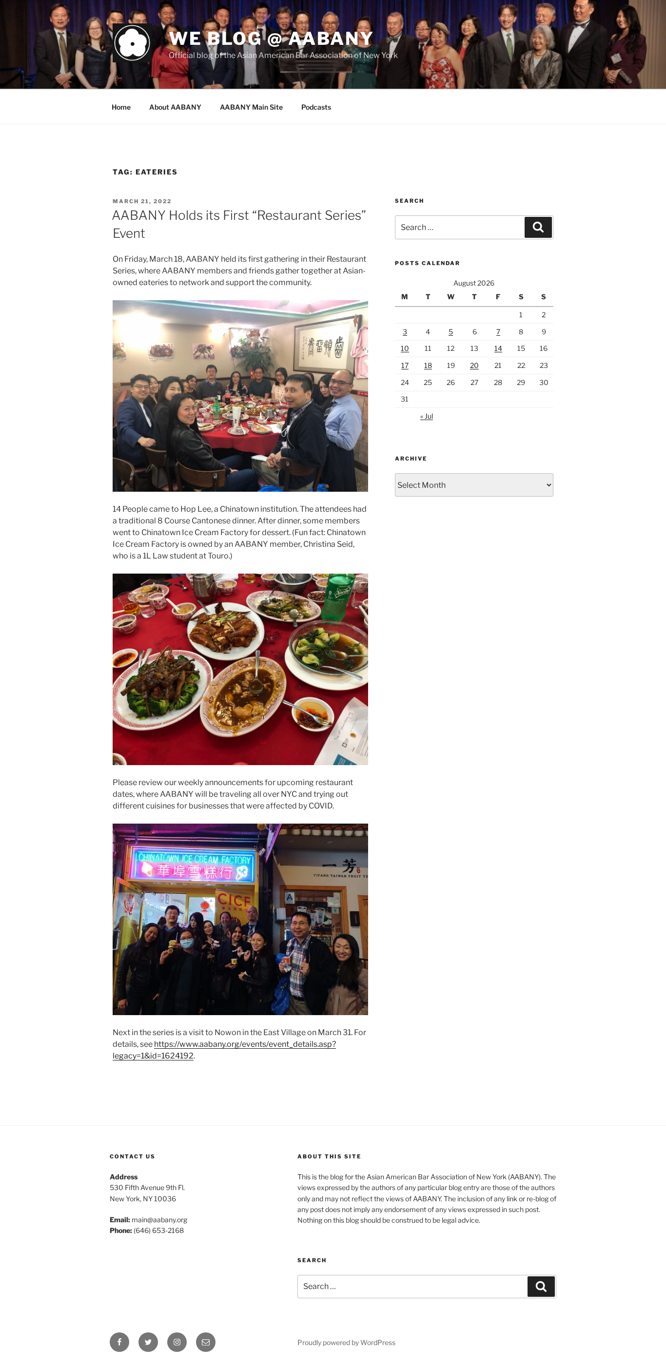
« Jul (426, 416)
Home (121, 107)
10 (405, 348)
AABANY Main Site (251, 107)
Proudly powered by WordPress (346, 1342)
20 (474, 365)
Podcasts (316, 107)
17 (405, 365)
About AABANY (175, 107)
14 (498, 348)
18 (428, 365)
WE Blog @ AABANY (271, 38)
